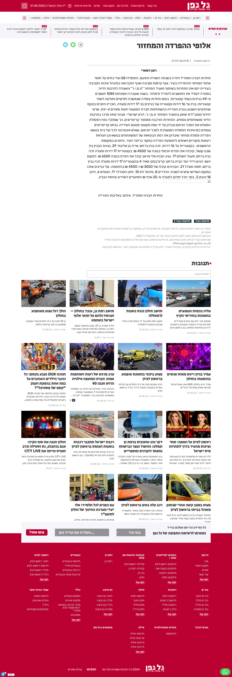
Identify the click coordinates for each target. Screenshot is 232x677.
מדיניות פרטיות (82, 5)
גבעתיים (185, 18)
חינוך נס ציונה (104, 596)
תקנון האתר (201, 565)
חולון (137, 18)
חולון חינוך (138, 600)
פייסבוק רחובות (167, 573)
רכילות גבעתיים (71, 570)
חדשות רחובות (168, 600)
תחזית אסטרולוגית (63, 18)
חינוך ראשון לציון (39, 561)
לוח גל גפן (122, 5)
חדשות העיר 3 (182, 221)
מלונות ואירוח (72, 600)
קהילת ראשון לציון (134, 564)
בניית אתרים (75, 669)
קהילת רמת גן (136, 568)
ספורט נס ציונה (103, 609)
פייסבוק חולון (169, 577)
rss (206, 561)
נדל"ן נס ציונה (104, 605)
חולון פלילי (138, 605)
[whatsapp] (73, 44)
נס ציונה (127, 18)
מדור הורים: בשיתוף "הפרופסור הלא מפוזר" (69, 607)
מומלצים (75, 615)
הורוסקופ (171, 633)
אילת (46, 18)
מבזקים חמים (217, 28)
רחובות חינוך (169, 596)
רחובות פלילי (169, 605)
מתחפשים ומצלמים (37, 609)
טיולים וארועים (40, 600)
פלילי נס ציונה (104, 600)
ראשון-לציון (170, 18)
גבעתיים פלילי (72, 565)
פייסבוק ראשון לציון (165, 564)
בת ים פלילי (202, 600)
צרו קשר (152, 5)
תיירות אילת (137, 647)
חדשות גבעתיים (71, 561)
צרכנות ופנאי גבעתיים (68, 574)
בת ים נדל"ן (201, 605)
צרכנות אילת (137, 638)
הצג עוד (203, 579)
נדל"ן (45, 605)
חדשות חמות (41, 596)
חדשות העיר (202, 221)
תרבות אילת (137, 642)
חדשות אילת (137, 633)
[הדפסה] (65, 44)
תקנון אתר (108, 5)
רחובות (148, 18)
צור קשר (203, 574)
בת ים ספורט (201, 609)
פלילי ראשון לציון (39, 570)
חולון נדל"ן (138, 609)
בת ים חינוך (202, 596)
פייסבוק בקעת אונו (166, 568)
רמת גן (197, 18)
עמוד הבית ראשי (102, 18)
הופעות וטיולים (72, 596)
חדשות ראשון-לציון (37, 565)
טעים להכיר (83, 18)
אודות (97, 5)
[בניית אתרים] (91, 669)
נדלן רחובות (169, 609)
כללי (117, 18)
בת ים (158, 18)
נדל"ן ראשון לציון (39, 574)
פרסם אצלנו (137, 5)
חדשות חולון (137, 596)
